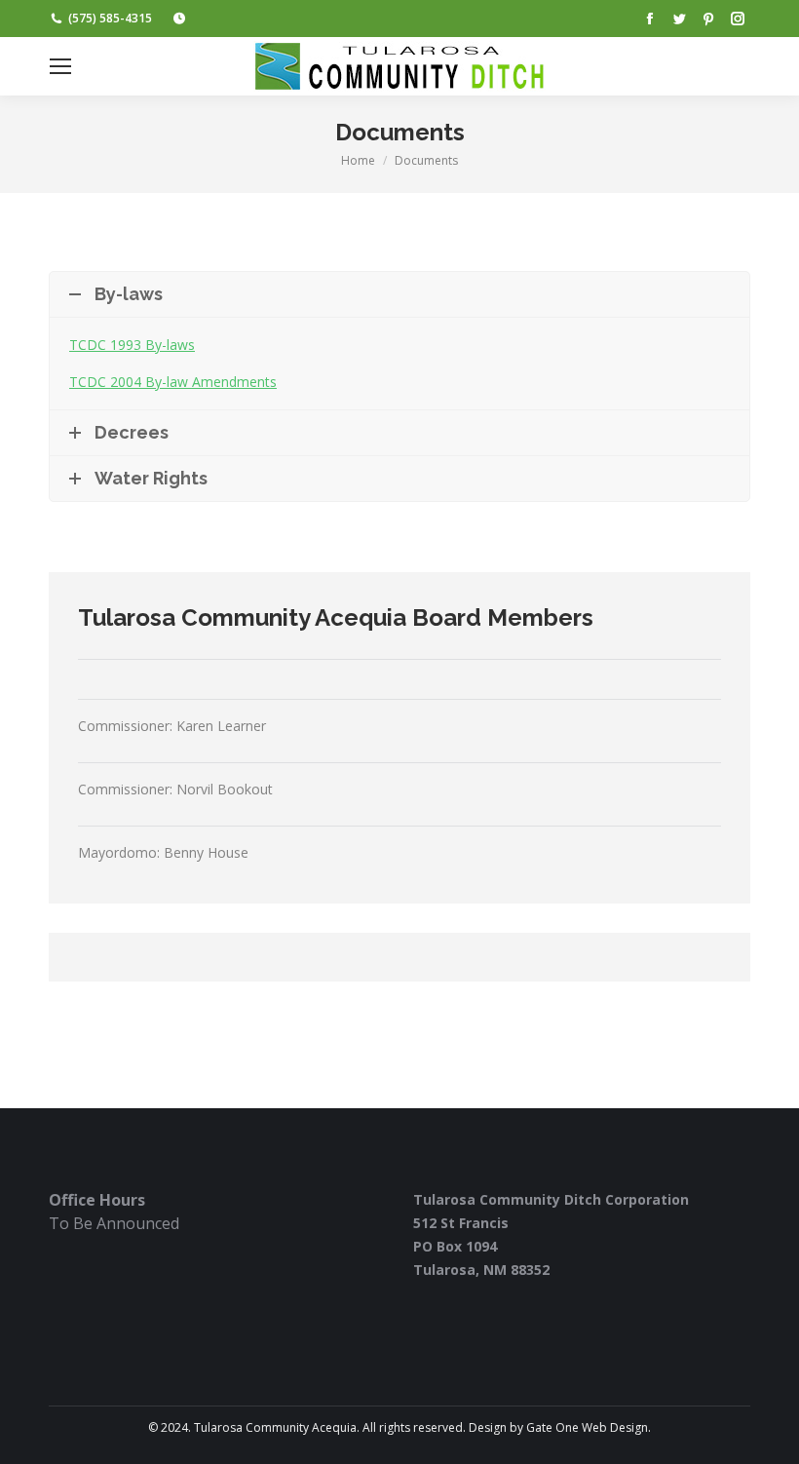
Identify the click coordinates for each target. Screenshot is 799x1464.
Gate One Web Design (587, 1427)
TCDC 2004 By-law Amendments (173, 381)
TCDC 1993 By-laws (132, 344)
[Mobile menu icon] (60, 66)
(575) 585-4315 (110, 18)
